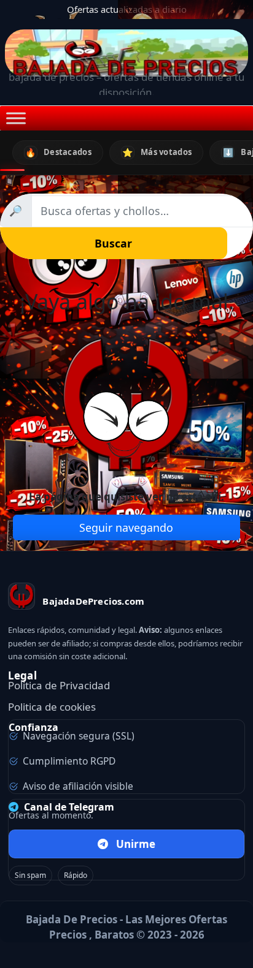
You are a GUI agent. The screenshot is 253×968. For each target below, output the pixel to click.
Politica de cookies (52, 707)
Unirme (135, 844)
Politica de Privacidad (59, 685)
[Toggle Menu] (16, 118)
